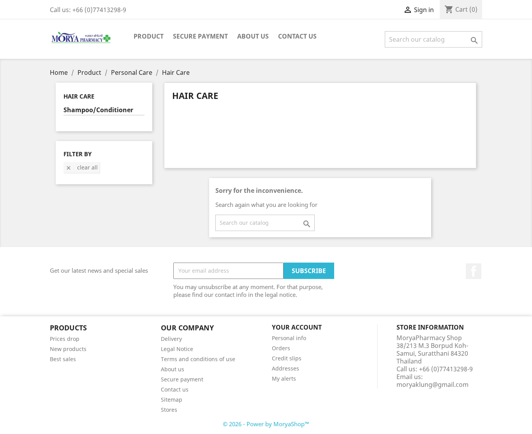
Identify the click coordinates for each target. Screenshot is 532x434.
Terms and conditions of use (198, 359)
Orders (281, 348)
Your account (297, 327)
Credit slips (286, 358)
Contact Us (297, 36)
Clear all (81, 167)
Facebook (473, 271)
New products (68, 349)
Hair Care (78, 96)
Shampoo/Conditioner (98, 110)
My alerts (284, 378)
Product (149, 36)
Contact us (174, 389)
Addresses (285, 368)
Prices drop (64, 338)
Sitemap (171, 399)
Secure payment (200, 36)
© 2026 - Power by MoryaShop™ (266, 424)
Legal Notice (177, 349)
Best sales (63, 359)
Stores (169, 409)
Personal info (289, 338)
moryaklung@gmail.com (432, 384)
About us (253, 36)
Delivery (171, 338)
